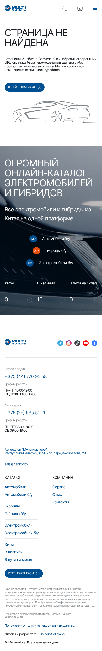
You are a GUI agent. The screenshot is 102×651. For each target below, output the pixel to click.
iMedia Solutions (53, 634)
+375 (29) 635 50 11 (25, 412)
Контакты (60, 502)
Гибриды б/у (15, 514)
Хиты (9, 544)
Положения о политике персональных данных (40, 625)
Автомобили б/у (18, 494)
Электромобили (19, 525)
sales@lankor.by (16, 464)
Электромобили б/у (22, 533)
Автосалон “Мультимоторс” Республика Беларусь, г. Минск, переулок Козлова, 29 (45, 451)
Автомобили (15, 487)
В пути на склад (18, 559)
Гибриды (12, 506)
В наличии (14, 552)
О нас (57, 494)
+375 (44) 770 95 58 (26, 376)
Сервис (58, 487)
